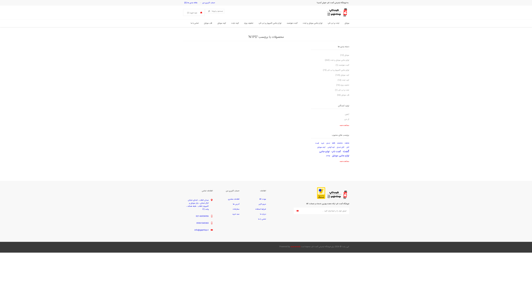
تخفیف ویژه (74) (342, 85)
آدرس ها (236, 204)
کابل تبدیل (340, 147)
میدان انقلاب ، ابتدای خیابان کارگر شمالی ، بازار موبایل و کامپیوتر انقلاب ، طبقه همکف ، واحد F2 (197, 205)
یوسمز (328, 155)
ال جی (346, 119)
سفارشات (236, 209)
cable (347, 143)
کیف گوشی (331, 147)
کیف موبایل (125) (342, 75)
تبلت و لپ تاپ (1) (342, 90)
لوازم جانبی (324, 152)
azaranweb (295, 246)
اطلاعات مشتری (233, 199)
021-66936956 (202, 216)
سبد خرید (235, 214)
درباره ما (263, 214)
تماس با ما (262, 219)
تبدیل (328, 143)
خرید (322, 143)
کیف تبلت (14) (343, 80)
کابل (347, 147)
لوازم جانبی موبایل (340, 156)
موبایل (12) (344, 55)
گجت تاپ (336, 152)
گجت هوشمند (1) (342, 65)
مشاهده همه (344, 125)
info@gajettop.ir (202, 230)
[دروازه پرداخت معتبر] (321, 198)
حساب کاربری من (208, 2)
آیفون (347, 114)
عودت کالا (262, 199)
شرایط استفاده (260, 209)
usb (333, 143)
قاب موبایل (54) (343, 95)
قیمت (317, 143)
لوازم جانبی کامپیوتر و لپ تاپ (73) (336, 70)
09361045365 (202, 223)
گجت (346, 152)
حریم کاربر (262, 204)
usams (340, 143)
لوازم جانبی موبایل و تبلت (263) (337, 60)
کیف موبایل (321, 147)
